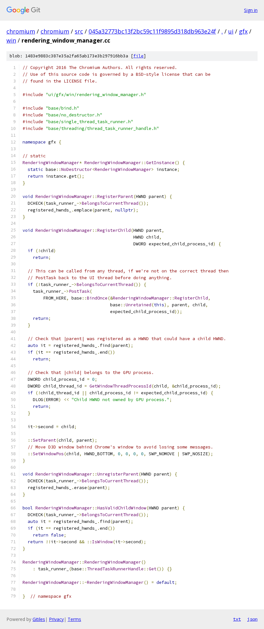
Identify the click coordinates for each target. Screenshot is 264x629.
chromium (20, 31)
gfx (243, 31)
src (79, 31)
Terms (74, 619)
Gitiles (39, 619)
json (252, 619)
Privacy (56, 619)
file (138, 56)
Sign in (251, 10)
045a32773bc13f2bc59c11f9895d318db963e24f (152, 31)
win (11, 40)
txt (237, 619)
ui (230, 31)
